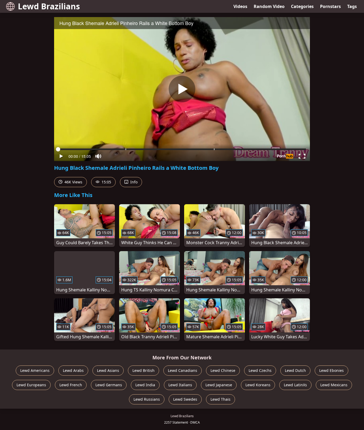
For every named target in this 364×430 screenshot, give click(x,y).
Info (133, 181)
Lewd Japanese (218, 384)
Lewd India (145, 384)
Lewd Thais (220, 399)
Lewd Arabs (73, 370)
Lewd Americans (35, 370)
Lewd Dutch (295, 370)
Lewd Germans (108, 384)
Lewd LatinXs (295, 384)
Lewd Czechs (260, 370)
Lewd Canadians (182, 370)
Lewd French (70, 384)
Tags (352, 6)
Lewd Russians (147, 399)
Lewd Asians (108, 370)
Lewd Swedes (185, 399)
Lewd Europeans (31, 384)
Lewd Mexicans (333, 384)
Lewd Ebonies (331, 370)
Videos (240, 6)
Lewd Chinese (223, 370)
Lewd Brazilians (49, 6)
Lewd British (143, 370)
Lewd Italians (180, 384)
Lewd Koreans (257, 384)
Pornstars (330, 6)
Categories (302, 6)
